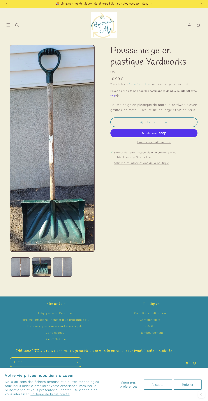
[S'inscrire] (76, 362)
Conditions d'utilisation (150, 313)
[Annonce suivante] (201, 4)
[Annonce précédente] (6, 4)
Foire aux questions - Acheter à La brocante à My (55, 319)
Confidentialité (150, 319)
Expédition (150, 326)
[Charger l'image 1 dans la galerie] (20, 267)
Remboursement (151, 332)
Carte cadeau (55, 332)
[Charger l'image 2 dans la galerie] (41, 267)
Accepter (158, 385)
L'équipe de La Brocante (55, 313)
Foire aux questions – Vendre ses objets (55, 326)
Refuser (187, 385)
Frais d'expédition (139, 84)
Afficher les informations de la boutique (141, 163)
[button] (8, 25)
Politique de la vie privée (49, 394)
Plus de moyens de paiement (154, 142)
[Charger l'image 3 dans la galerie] (62, 267)
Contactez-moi (56, 339)
